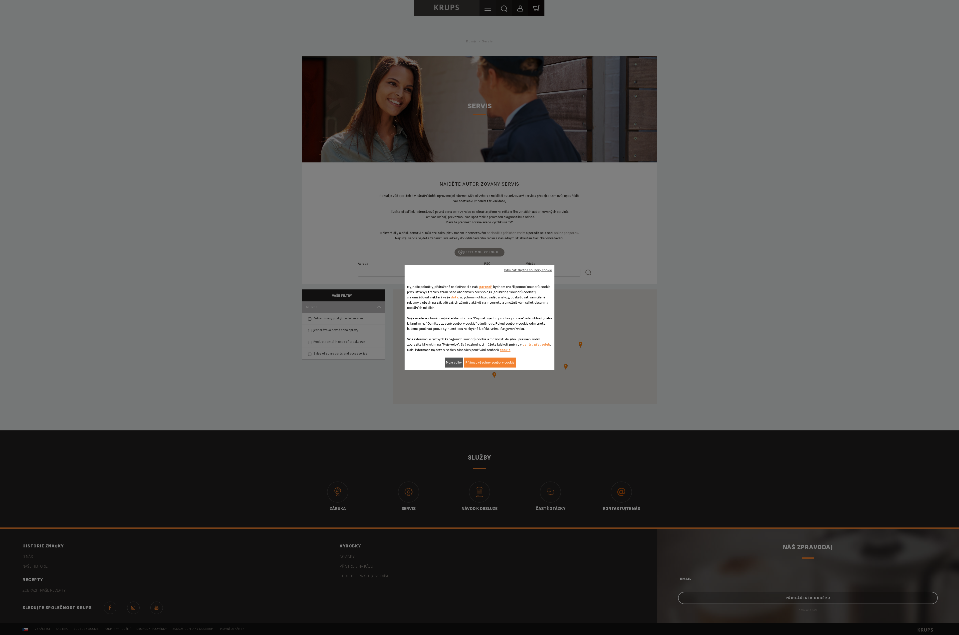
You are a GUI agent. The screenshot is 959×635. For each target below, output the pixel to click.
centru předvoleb (536, 344)
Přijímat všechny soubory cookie (490, 362)
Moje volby (454, 362)
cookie (505, 350)
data (455, 297)
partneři (485, 287)
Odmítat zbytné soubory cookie (528, 270)
